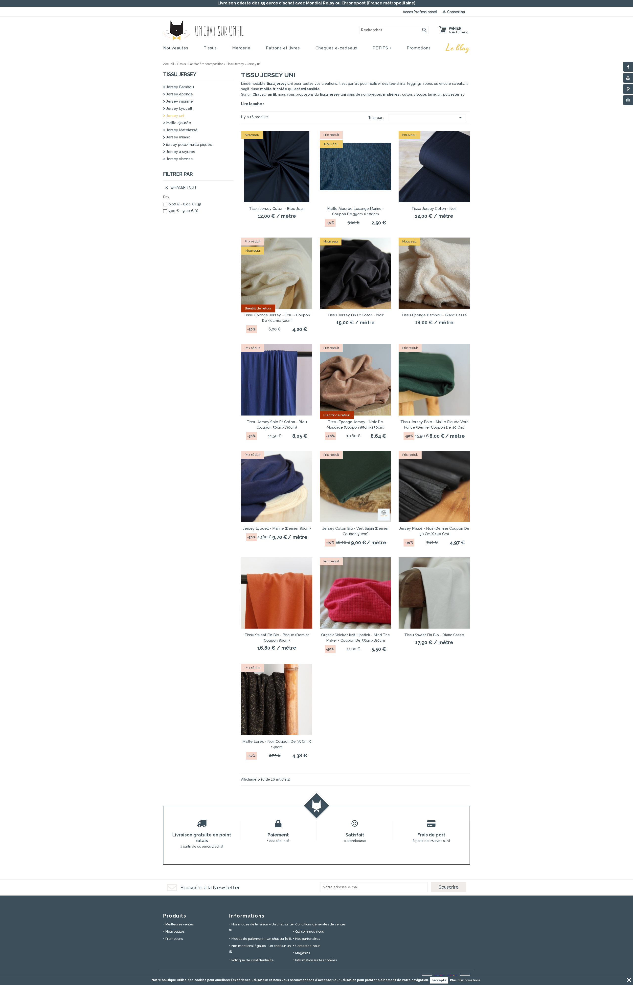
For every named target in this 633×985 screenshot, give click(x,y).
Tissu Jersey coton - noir (434, 208)
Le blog (458, 48)
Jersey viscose (179, 159)
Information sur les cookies (316, 960)
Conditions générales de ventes (320, 924)
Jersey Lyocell (178, 108)
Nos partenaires (307, 939)
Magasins (302, 953)
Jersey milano (177, 137)
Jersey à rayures (180, 152)
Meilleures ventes (179, 924)
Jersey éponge (179, 94)
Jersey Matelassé (181, 130)
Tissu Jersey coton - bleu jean (276, 208)
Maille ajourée (178, 123)
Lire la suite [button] (252, 104)
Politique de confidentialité (252, 960)
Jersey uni (174, 115)
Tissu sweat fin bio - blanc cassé (434, 635)
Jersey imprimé (179, 101)
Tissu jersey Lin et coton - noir (355, 315)
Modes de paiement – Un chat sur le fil (261, 939)
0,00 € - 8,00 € (185, 204)
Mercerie (241, 48)
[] (425, 30)
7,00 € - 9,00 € (183, 211)
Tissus (210, 48)
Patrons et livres (283, 48)
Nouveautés (175, 48)
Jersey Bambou (179, 87)
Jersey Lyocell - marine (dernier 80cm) (277, 528)
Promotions (419, 48)
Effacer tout (181, 187)
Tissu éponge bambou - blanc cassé (434, 315)
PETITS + (382, 48)
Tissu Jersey (179, 74)
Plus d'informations (465, 980)
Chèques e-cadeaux (336, 48)
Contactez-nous (307, 946)
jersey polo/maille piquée (188, 144)
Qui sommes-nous (309, 931)
